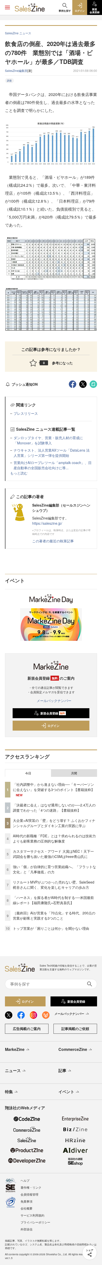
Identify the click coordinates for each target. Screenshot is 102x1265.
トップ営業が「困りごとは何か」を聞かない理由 (51, 928)
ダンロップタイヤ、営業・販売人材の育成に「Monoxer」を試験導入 (48, 440)
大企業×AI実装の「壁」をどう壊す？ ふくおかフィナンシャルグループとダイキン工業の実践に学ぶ (54, 823)
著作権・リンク (31, 1187)
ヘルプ (25, 1180)
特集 (9, 1091)
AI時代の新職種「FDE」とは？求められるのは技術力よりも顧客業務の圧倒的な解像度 (54, 838)
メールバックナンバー (54, 700)
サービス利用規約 (32, 1215)
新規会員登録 (52, 713)
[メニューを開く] (7, 7)
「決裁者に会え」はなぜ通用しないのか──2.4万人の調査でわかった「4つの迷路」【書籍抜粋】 (54, 807)
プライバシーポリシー (35, 1222)
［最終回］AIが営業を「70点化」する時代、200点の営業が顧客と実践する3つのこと (54, 915)
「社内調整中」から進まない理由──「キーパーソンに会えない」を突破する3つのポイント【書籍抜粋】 (54, 787)
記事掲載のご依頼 (75, 1028)
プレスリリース (26, 413)
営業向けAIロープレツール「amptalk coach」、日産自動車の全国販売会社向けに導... (53, 465)
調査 (9, 80)
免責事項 (26, 1201)
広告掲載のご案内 (27, 1028)
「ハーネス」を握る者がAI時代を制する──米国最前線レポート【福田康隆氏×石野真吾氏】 (53, 900)
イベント (66, 1091)
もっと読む (18, 472)
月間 (74, 773)
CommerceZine (72, 1049)
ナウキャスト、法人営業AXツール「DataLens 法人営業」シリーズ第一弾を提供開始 (52, 453)
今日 (28, 773)
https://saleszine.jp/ (47, 523)
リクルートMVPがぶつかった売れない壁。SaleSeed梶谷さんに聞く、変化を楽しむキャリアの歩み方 (53, 885)
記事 (62, 1070)
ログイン (53, 725)
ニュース (13, 1070)
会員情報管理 (29, 1194)
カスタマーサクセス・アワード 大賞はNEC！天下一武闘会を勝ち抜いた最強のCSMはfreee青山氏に (53, 854)
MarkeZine (15, 1049)
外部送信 (26, 1229)
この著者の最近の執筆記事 (53, 540)
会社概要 (26, 1208)
